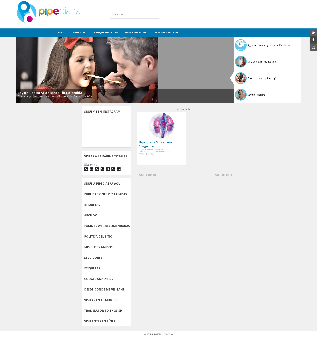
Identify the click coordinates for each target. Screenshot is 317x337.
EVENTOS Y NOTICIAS (166, 32)
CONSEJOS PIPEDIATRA (105, 32)
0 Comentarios (146, 154)
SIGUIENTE (224, 175)
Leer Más (180, 158)
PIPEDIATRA (79, 32)
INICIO (61, 32)
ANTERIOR (147, 175)
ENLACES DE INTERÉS (136, 32)
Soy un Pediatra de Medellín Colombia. (50, 92)
